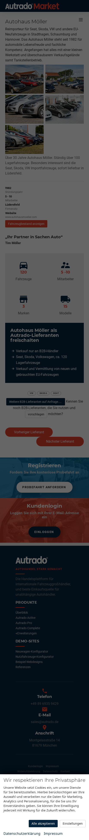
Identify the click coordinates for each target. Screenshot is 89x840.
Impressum (53, 833)
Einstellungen (73, 823)
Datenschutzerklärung (21, 833)
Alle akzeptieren (43, 823)
